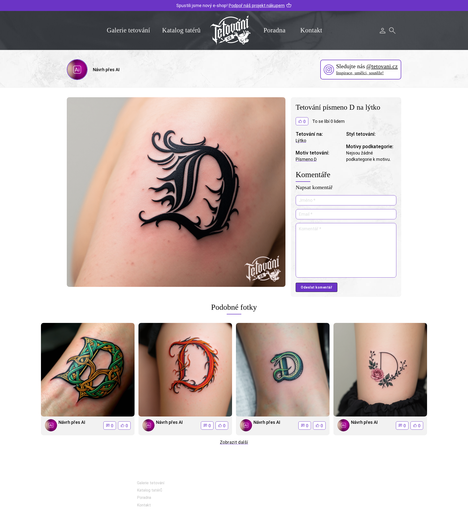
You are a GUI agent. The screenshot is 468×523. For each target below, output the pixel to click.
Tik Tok (257, 508)
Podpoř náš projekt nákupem (257, 5)
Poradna (274, 30)
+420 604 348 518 (368, 483)
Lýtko (301, 140)
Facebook (259, 484)
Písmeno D (306, 159)
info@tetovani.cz (369, 499)
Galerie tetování (128, 30)
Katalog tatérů (181, 30)
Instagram (260, 496)
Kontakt (311, 30)
